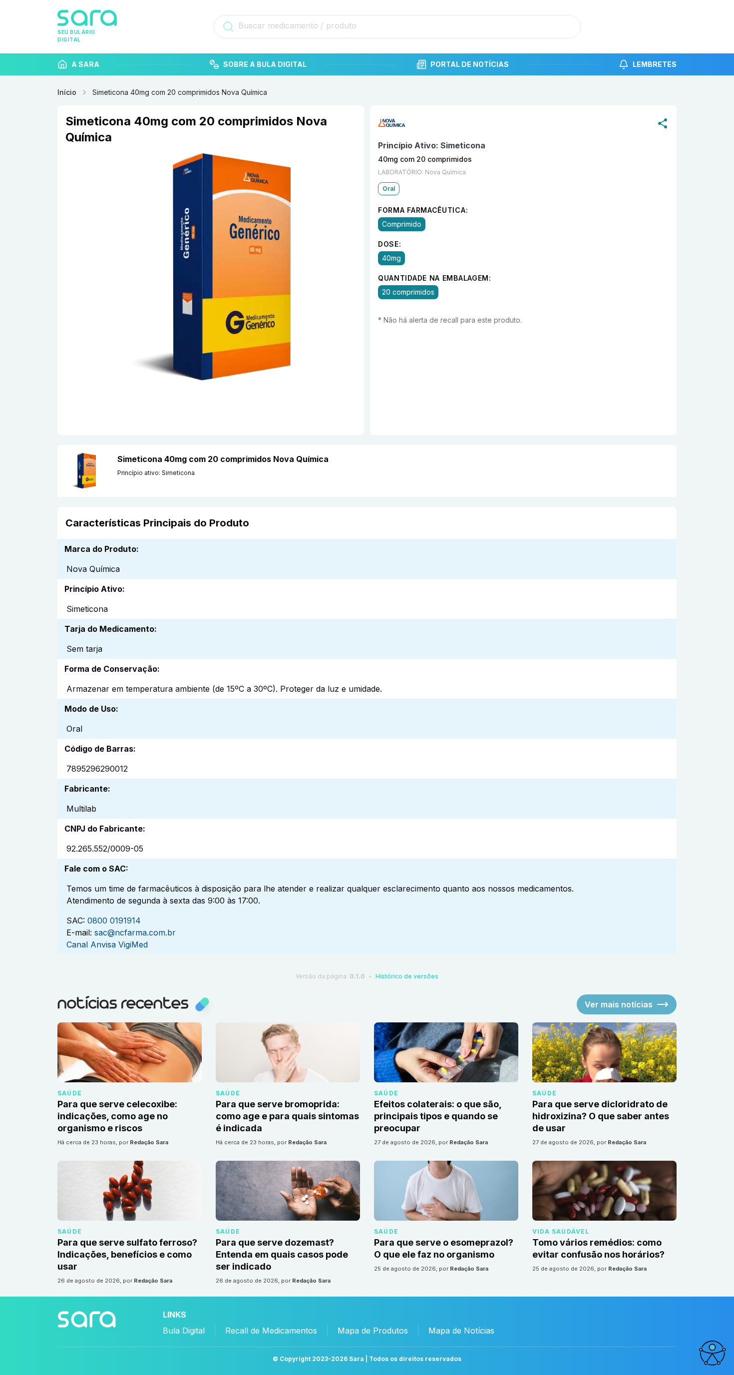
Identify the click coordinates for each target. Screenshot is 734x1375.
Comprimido (401, 224)
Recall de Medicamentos (271, 1331)
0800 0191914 (114, 920)
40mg (391, 258)
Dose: (389, 244)
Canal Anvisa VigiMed (107, 944)
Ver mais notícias (619, 1004)
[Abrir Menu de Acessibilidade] (712, 1353)
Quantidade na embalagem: (434, 278)
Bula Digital (184, 1331)
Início (66, 92)
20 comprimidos (408, 292)
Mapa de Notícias (461, 1331)
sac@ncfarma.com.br (135, 932)
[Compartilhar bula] (663, 123)
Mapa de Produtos (373, 1331)
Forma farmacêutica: (423, 210)
